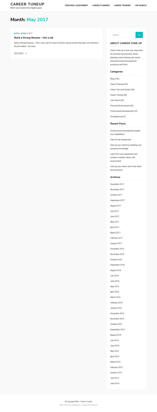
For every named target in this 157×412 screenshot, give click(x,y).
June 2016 (114, 281)
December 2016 (117, 249)
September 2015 (117, 329)
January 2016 (116, 308)
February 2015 (116, 367)
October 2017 (116, 195)
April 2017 (114, 227)
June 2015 (114, 346)
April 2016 (114, 292)
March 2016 (115, 297)
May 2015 (114, 351)
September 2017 (117, 200)
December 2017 (117, 184)
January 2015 (116, 372)
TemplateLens (76, 405)
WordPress (94, 405)
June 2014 (114, 383)
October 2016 (116, 259)
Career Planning (101, 5)
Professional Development (121, 111)
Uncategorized (116, 116)
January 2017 (116, 243)
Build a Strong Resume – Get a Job (33, 37)
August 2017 (115, 206)
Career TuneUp (27, 4)
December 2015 (117, 313)
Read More (18, 53)
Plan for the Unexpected (120, 139)
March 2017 (115, 233)
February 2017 (116, 238)
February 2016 (116, 302)
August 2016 (115, 270)
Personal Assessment (76, 5)
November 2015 (117, 319)
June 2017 (114, 216)
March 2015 (115, 362)
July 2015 (114, 340)
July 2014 (114, 378)
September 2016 (117, 265)
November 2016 (117, 254)
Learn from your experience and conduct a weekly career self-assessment (123, 157)
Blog (18, 33)
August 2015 (115, 335)
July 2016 (114, 276)
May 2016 (114, 286)
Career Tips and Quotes (120, 89)
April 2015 (114, 356)
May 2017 (114, 222)
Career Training (122, 5)
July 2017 (114, 211)
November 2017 (117, 189)
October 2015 (116, 324)
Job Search (141, 5)
